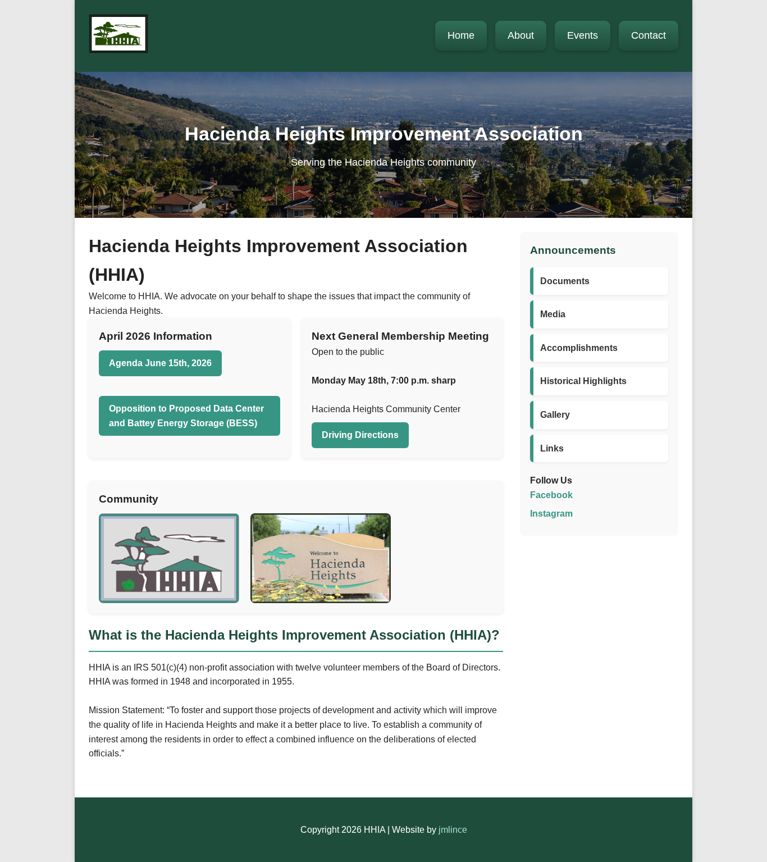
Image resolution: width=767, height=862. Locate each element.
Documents (565, 281)
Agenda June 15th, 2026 (160, 363)
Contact (648, 35)
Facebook (551, 495)
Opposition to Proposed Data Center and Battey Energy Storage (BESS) (186, 416)
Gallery (555, 414)
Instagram (551, 513)
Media (552, 314)
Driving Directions (360, 435)
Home (461, 35)
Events (582, 35)
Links (552, 448)
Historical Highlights (583, 381)
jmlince (453, 829)
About (521, 35)
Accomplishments (579, 348)
